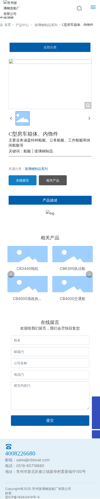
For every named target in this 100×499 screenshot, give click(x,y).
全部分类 (50, 47)
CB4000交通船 (72, 298)
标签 (8, 493)
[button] (10, 274)
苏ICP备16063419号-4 (22, 497)
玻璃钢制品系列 (46, 25)
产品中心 (22, 25)
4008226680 (20, 453)
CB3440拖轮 (27, 268)
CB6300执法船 (72, 268)
